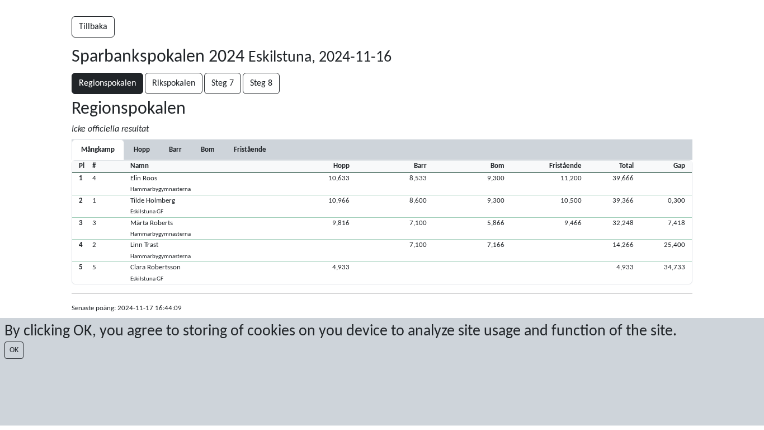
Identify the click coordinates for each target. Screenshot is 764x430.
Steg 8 (261, 83)
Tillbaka (93, 26)
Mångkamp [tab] (98, 149)
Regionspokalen (107, 83)
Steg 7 (222, 83)
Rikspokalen (173, 83)
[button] (382, 183)
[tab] (141, 149)
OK (14, 350)
